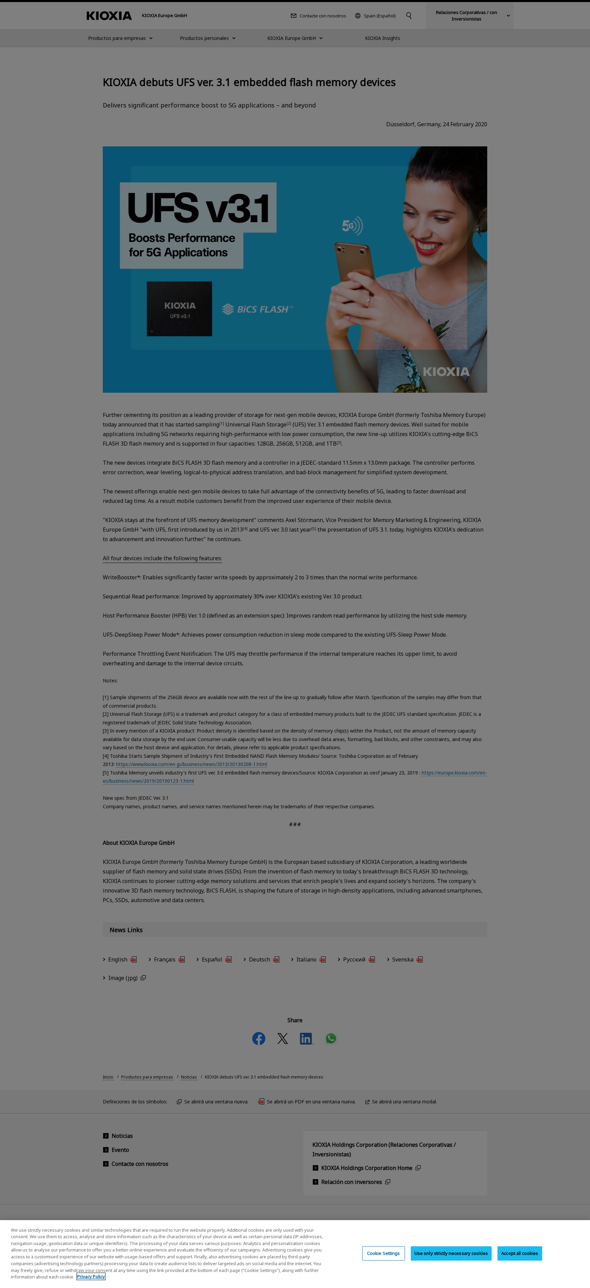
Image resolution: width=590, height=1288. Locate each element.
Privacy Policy (91, 1276)
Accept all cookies (519, 1253)
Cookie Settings (383, 1253)
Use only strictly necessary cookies (451, 1253)
